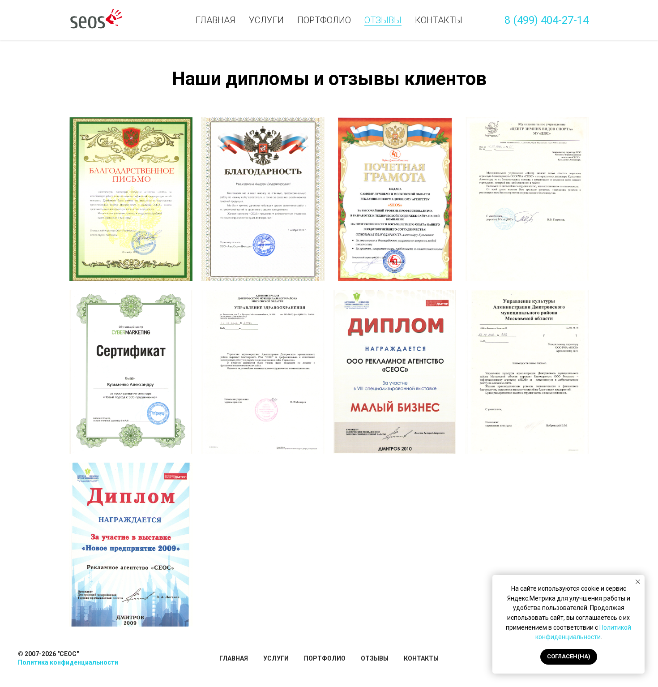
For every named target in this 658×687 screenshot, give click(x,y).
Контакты (438, 20)
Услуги (266, 20)
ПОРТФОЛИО (325, 658)
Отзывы (383, 20)
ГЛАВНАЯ (233, 658)
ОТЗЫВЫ (375, 658)
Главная (215, 20)
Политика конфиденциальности (68, 662)
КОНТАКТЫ (421, 658)
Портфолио (324, 20)
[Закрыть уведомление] (637, 581)
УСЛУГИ (276, 658)
